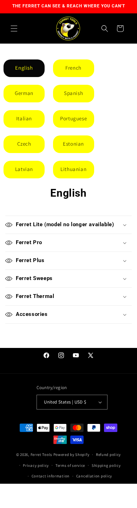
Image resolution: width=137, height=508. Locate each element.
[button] (14, 28)
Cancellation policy (94, 476)
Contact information (51, 476)
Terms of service (70, 465)
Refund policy (108, 454)
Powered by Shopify (71, 454)
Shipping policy (106, 465)
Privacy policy (36, 465)
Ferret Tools (41, 454)
